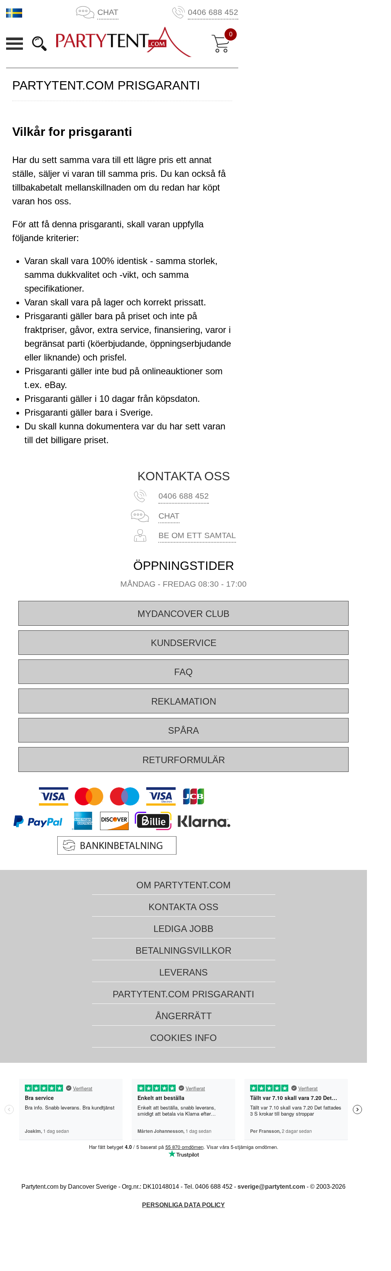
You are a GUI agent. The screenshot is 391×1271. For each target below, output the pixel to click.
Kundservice (184, 643)
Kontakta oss (183, 476)
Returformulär (183, 760)
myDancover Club (183, 614)
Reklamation (183, 701)
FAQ (183, 672)
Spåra (183, 730)
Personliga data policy (183, 1205)
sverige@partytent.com (272, 1186)
